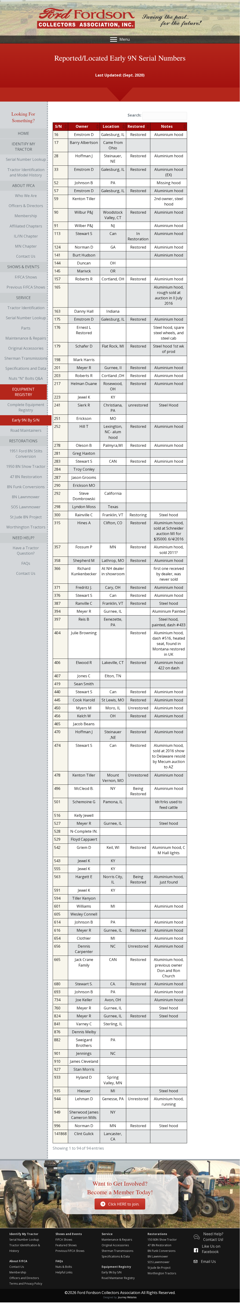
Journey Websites (127, 1297)
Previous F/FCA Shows (69, 1251)
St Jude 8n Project (159, 1268)
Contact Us (16, 1267)
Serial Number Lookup (24, 1240)
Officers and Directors (24, 1278)
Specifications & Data (116, 1256)
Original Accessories (115, 1245)
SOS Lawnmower (159, 1262)
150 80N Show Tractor (162, 1240)
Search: (134, 115)
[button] (65, 126)
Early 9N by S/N (112, 1272)
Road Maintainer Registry (118, 1278)
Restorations (157, 1234)
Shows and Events (68, 1234)
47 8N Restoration (159, 1245)
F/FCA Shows (63, 1240)
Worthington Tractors (162, 1273)
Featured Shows (66, 1245)
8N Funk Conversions (161, 1251)
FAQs (59, 1261)
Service (107, 1234)
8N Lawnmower (158, 1256)
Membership (17, 1272)
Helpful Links (63, 1272)
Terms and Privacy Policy (25, 1284)
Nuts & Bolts (63, 1267)
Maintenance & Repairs (117, 1240)
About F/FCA (18, 1261)
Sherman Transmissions (117, 1251)
